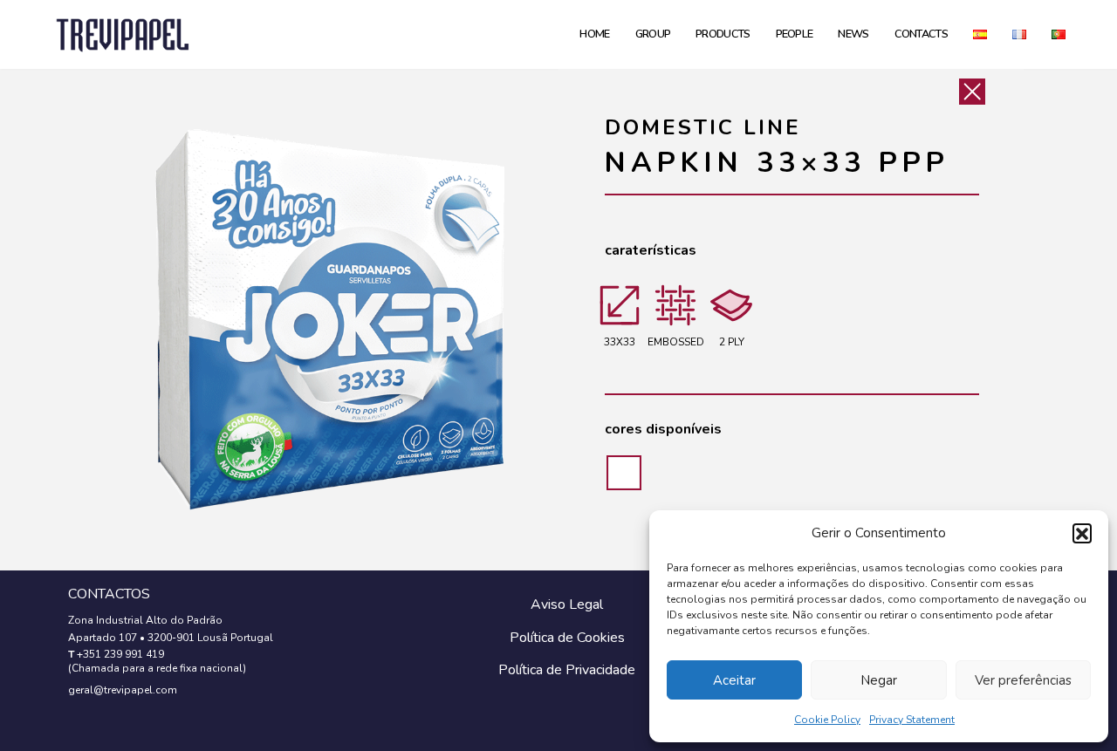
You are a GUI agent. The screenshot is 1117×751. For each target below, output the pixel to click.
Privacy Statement (912, 720)
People (794, 34)
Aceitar (734, 680)
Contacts (921, 34)
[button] (1082, 533)
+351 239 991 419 (120, 654)
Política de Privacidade (566, 669)
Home (594, 34)
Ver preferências (1023, 680)
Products (723, 34)
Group (653, 34)
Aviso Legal (567, 604)
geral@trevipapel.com (122, 690)
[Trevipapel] (122, 34)
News (853, 34)
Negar (878, 680)
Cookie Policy (827, 720)
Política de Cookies (567, 637)
